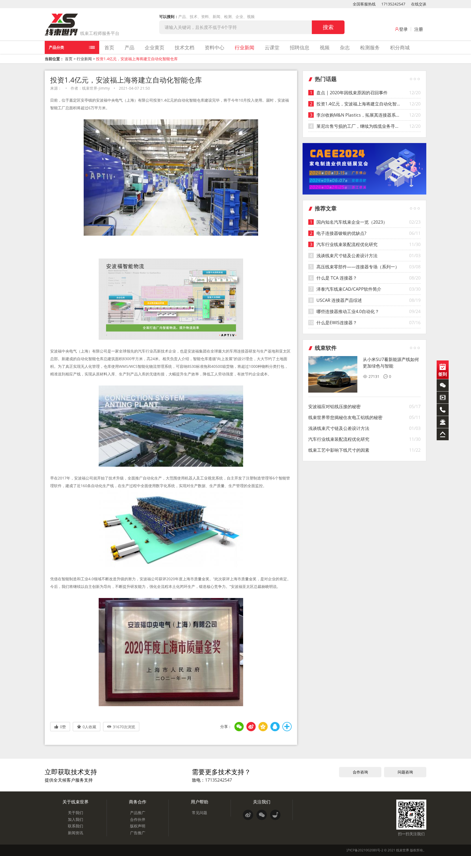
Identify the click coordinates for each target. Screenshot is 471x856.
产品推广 (137, 812)
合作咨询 (360, 772)
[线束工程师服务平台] (61, 24)
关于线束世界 (75, 802)
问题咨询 (405, 772)
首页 (109, 47)
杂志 (345, 47)
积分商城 (400, 47)
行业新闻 (244, 47)
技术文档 (184, 47)
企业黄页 (154, 47)
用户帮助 (199, 802)
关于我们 (75, 812)
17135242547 (393, 4)
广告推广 (137, 832)
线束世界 (402, 850)
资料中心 (214, 47)
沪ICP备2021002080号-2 (364, 850)
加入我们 (75, 819)
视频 (325, 47)
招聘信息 (299, 47)
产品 (129, 47)
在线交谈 (418, 4)
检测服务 (370, 47)
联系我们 (75, 825)
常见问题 (199, 812)
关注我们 (261, 802)
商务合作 (137, 802)
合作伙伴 (137, 819)
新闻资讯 (75, 832)
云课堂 (272, 47)
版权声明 (137, 825)
